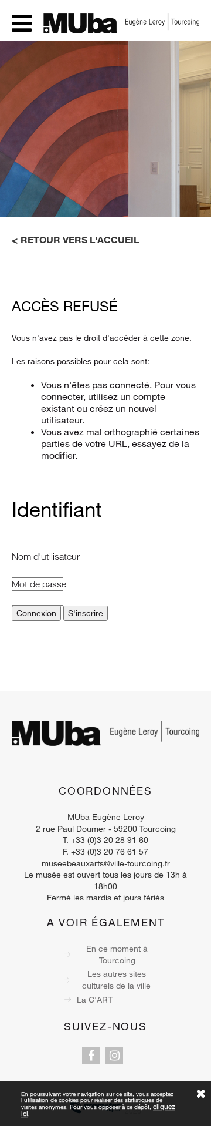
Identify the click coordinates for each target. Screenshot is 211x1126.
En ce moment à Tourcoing (117, 954)
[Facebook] (91, 1055)
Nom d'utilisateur (46, 556)
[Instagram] (114, 1055)
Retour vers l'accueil (80, 239)
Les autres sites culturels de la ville (116, 979)
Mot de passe (39, 584)
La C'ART (95, 999)
